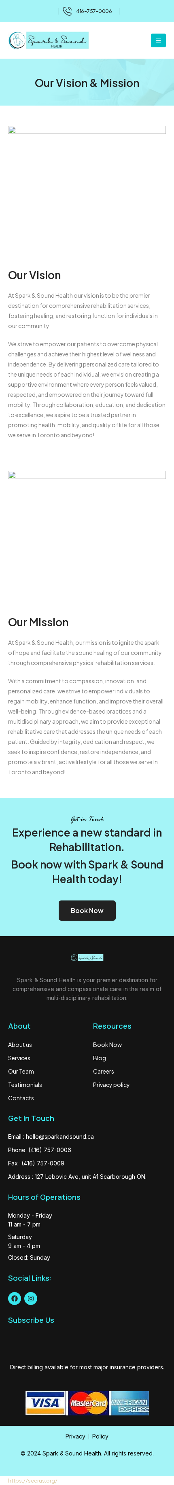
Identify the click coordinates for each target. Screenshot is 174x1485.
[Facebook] (14, 1298)
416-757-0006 (94, 11)
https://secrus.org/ (32, 1480)
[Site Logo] (48, 40)
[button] (158, 40)
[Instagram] (30, 1298)
